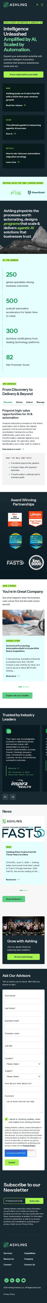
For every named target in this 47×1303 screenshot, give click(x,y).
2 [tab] (23, 686)
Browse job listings (23, 957)
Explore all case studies (17, 695)
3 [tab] (25, 686)
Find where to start (11, 449)
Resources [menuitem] (9, 1259)
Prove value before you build (24, 74)
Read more (11, 676)
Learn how (11, 162)
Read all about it (14, 899)
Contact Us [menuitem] (29, 1264)
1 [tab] (20, 686)
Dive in (9, 134)
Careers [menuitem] (7, 1264)
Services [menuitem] (8, 1253)
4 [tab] (28, 686)
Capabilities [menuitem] (29, 1253)
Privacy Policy (9, 1294)
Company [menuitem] (28, 1259)
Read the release (14, 105)
